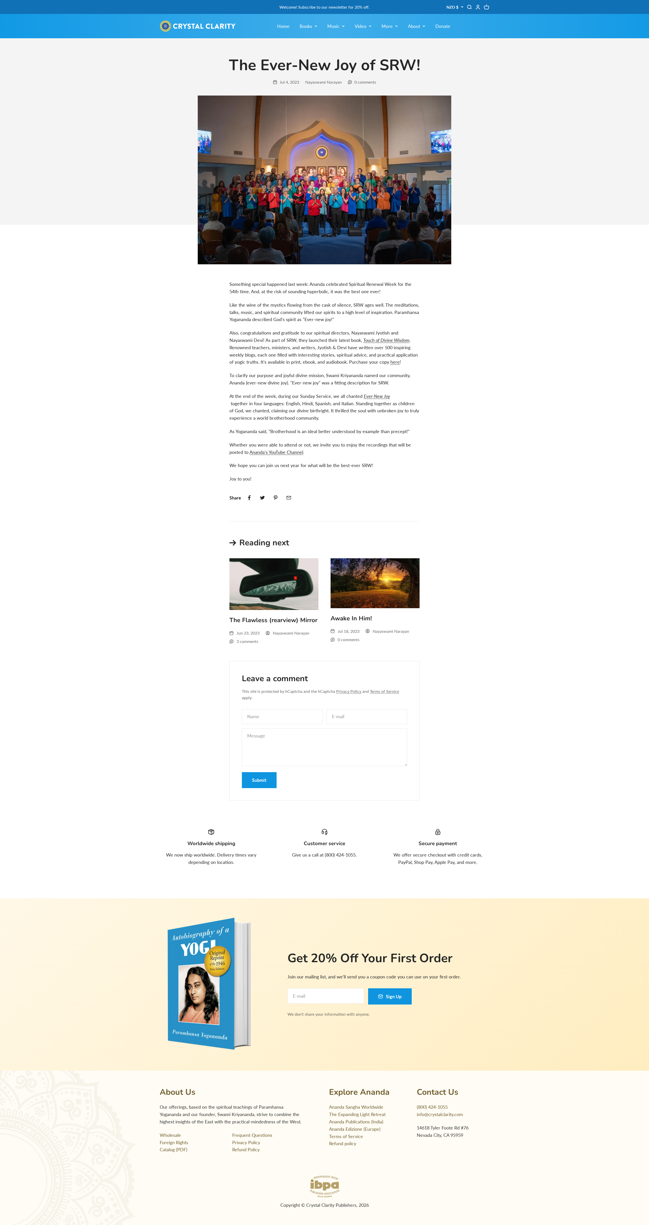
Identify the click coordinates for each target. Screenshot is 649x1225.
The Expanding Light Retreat (357, 1114)
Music (333, 26)
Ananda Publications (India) (356, 1121)
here (395, 362)
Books (306, 26)
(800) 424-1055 (432, 1107)
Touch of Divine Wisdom (386, 340)
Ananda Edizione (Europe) (355, 1129)
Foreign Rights (174, 1142)
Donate (442, 26)
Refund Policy (246, 1149)
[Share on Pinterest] (276, 498)
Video (360, 26)
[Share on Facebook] (249, 498)
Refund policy (342, 1143)
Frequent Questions (252, 1135)
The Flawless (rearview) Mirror (273, 620)
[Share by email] (289, 498)
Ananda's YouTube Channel (276, 452)
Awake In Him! (351, 618)
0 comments (365, 82)
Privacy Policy (348, 691)
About (414, 26)
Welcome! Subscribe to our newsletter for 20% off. (324, 7)
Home (283, 26)
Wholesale (170, 1135)
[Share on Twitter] (262, 498)
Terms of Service (384, 691)
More (387, 26)
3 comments (247, 641)
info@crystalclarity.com (440, 1114)
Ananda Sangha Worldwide (356, 1107)
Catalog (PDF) (173, 1149)
